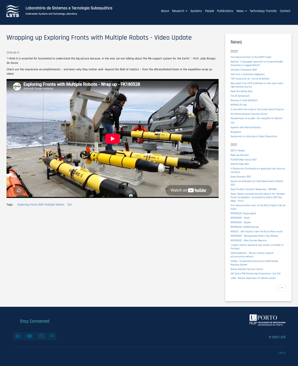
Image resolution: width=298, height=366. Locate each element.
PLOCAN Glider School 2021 (244, 159)
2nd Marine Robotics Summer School (249, 114)
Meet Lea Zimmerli (239, 155)
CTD (232, 123)
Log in (282, 353)
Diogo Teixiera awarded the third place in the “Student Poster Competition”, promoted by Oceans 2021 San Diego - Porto (258, 197)
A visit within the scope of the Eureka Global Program (257, 109)
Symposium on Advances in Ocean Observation (254, 136)
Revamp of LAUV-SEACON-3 (244, 100)
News (240, 11)
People (209, 11)
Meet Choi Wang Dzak (241, 91)
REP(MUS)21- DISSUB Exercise (245, 227)
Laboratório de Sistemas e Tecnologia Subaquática (69, 8)
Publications (225, 11)
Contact (285, 11)
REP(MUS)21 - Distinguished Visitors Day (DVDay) (254, 236)
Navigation (236, 132)
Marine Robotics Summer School (247, 269)
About (165, 11)
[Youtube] (29, 336)
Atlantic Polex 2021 (240, 164)
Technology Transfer (263, 11)
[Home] (15, 11)
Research (178, 11)
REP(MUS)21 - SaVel (240, 217)
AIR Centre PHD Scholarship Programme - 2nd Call (255, 273)
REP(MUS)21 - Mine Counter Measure (248, 240)
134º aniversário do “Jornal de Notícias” (250, 78)
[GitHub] (41, 336)
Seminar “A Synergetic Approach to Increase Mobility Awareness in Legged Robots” (257, 63)
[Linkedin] (18, 336)
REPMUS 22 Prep (239, 104)
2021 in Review (238, 150)
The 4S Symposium (240, 96)
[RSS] (52, 335)
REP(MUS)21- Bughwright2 (243, 213)
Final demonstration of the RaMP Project (251, 57)
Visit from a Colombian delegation (248, 74)
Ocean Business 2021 (241, 176)
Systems (196, 11)
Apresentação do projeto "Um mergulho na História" (257, 118)
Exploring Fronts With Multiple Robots (40, 205)
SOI (69, 205)
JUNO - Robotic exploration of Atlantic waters (253, 278)
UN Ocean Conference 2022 (244, 69)
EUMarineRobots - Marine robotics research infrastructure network (252, 254)
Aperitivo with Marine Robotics (246, 127)
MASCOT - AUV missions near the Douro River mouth (257, 231)
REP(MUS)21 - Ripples (241, 222)
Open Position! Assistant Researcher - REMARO (254, 189)
